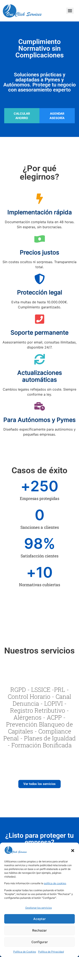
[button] (73, 850)
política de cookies (55, 883)
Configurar (39, 942)
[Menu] (70, 11)
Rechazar (39, 930)
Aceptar (39, 919)
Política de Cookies (24, 951)
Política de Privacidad (51, 951)
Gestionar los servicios (38, 907)
